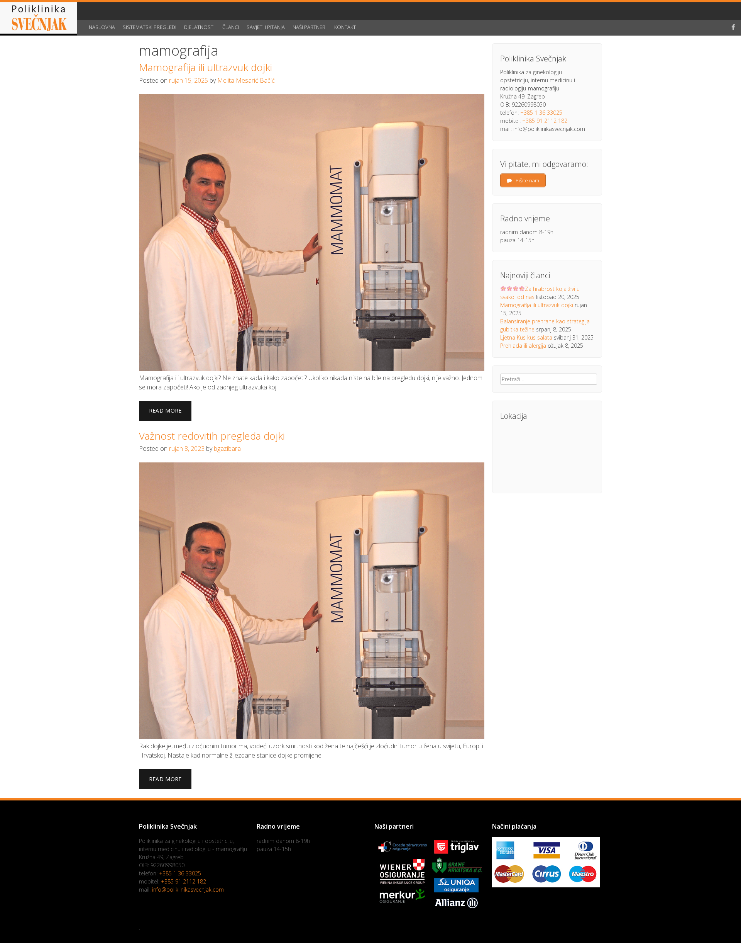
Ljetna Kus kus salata (526, 337)
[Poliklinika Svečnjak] (38, 19)
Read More (165, 410)
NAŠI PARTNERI (310, 27)
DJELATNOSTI (199, 27)
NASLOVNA (102, 27)
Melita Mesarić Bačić (246, 80)
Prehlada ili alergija (523, 345)
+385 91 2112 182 (544, 120)
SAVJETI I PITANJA (266, 27)
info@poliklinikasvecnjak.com (188, 889)
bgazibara (227, 448)
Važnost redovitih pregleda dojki (212, 436)
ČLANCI (230, 27)
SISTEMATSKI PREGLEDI (149, 27)
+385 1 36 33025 (541, 112)
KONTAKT (345, 27)
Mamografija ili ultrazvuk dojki (205, 67)
